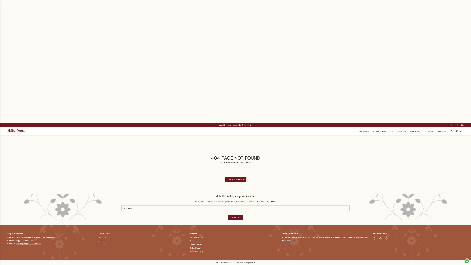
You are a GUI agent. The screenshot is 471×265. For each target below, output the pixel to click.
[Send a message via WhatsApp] (467, 261)
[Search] (451, 131)
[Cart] (457, 131)
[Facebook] (451, 125)
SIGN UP (235, 217)
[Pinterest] (462, 125)
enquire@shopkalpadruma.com (28, 243)
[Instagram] (457, 125)
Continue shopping (235, 179)
